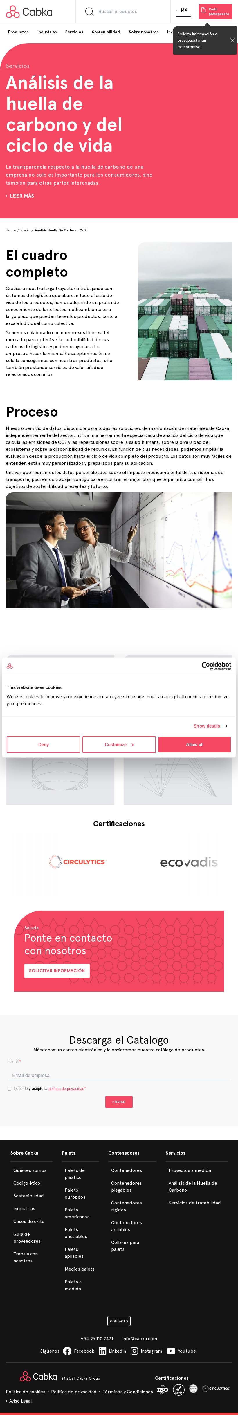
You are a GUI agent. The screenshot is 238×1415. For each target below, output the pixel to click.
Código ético (26, 1183)
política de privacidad (66, 1088)
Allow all (194, 744)
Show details (207, 725)
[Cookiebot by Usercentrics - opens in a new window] (206, 666)
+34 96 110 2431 (97, 1338)
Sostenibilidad (28, 1196)
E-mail (14, 1061)
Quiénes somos (29, 1170)
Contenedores (126, 1170)
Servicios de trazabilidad (195, 1203)
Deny (43, 744)
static (25, 230)
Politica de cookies (25, 1391)
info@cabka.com (139, 1338)
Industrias (24, 1208)
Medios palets (80, 1269)
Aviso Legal (20, 1401)
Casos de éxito (28, 1221)
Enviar (119, 1102)
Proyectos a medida (190, 1170)
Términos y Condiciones (127, 1391)
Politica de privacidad (74, 1391)
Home (11, 230)
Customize (116, 744)
